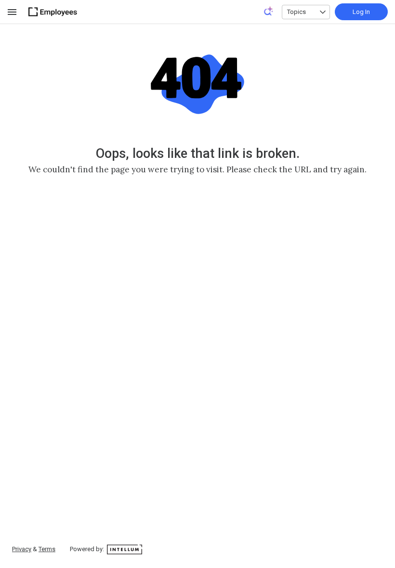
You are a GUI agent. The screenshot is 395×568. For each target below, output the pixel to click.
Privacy (21, 549)
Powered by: (87, 549)
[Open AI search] (269, 11)
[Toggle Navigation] (12, 12)
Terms (47, 549)
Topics (296, 11)
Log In (361, 11)
